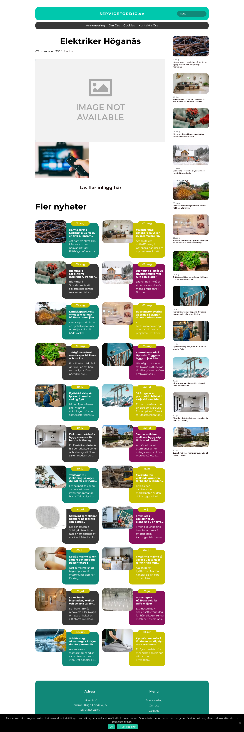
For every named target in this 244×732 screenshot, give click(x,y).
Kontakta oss (148, 25)
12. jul (80, 509)
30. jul (80, 386)
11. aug (80, 223)
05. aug (80, 264)
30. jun (80, 632)
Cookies (129, 25)
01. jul (80, 591)
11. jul (147, 509)
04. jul (147, 550)
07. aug (147, 223)
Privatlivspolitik (127, 726)
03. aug (147, 264)
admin (70, 51)
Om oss (114, 25)
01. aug (80, 346)
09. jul (80, 550)
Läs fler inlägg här (100, 187)
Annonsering (95, 25)
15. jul (147, 468)
